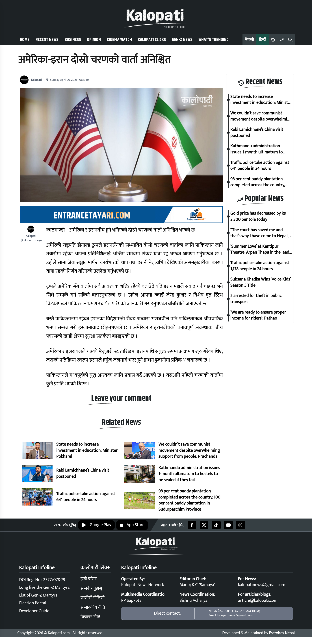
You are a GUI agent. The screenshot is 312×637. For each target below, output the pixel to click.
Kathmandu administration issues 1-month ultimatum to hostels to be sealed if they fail (189, 474)
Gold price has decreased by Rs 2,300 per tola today (258, 216)
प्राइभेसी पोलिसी (93, 597)
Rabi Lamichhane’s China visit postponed (82, 473)
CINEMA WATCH (119, 39)
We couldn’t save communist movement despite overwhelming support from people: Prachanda (189, 450)
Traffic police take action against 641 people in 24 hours (85, 497)
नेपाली (249, 39)
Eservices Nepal (282, 633)
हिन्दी (262, 39)
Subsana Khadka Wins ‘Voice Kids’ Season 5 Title (260, 282)
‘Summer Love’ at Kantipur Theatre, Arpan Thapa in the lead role (259, 249)
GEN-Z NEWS (182, 39)
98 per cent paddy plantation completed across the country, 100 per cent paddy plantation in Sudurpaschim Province (189, 500)
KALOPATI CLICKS (152, 39)
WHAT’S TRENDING (213, 39)
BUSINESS (73, 39)
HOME (24, 39)
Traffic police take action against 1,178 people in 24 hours (259, 266)
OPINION (94, 39)
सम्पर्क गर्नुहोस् (91, 588)
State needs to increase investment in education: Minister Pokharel (87, 450)
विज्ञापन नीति (90, 617)
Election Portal (32, 603)
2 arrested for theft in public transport (256, 299)
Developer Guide (34, 611)
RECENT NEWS (47, 39)
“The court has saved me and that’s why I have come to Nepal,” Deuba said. (260, 233)
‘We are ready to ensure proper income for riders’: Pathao (258, 315)
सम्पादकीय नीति (93, 607)
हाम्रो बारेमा (89, 578)
